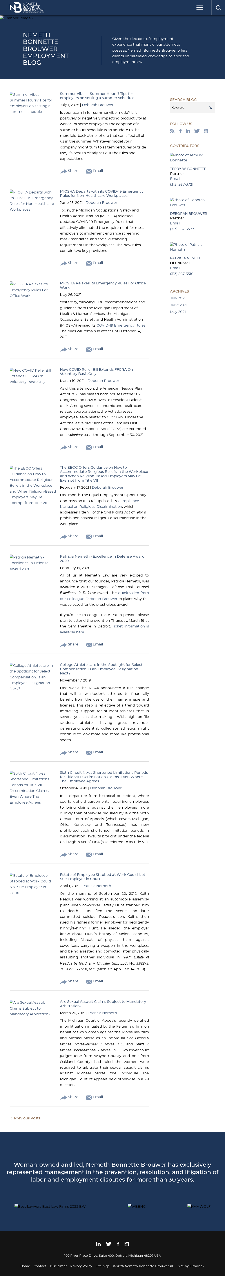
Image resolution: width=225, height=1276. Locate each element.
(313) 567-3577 (182, 229)
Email (97, 171)
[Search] (218, 7)
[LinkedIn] (188, 132)
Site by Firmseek (191, 1266)
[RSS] (172, 132)
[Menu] (201, 8)
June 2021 (178, 305)
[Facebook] (180, 132)
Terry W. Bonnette (188, 169)
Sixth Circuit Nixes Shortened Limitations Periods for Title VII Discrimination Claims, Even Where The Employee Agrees (104, 777)
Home (25, 1266)
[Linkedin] (98, 1245)
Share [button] (72, 171)
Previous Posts (27, 1118)
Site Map (102, 1266)
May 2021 (178, 312)
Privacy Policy (81, 1266)
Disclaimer (58, 1266)
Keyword (178, 107)
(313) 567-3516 (181, 274)
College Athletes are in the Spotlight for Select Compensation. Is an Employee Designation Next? (101, 669)
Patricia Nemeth (96, 886)
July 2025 (178, 298)
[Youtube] (206, 132)
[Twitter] (197, 132)
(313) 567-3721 (181, 184)
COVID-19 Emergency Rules (120, 325)
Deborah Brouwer (97, 105)
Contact (40, 1266)
